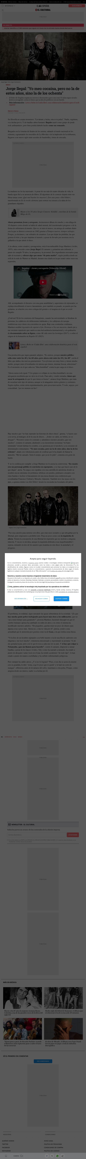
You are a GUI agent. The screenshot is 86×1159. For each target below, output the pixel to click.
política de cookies (56, 571)
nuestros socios (33, 563)
